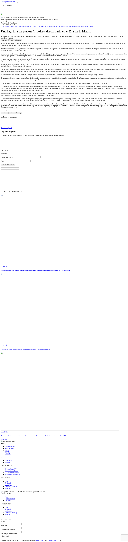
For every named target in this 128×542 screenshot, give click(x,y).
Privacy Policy (40, 540)
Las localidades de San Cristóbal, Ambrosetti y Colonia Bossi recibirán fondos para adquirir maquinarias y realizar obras (35, 270)
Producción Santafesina (12, 474)
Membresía (8, 460)
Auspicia (7, 462)
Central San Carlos (16, 26)
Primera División (74, 26)
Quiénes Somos (10, 446)
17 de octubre (5, 26)
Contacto (7, 454)
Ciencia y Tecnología (11, 486)
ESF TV (7, 452)
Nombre (4, 153)
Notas (6, 450)
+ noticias (4, 439)
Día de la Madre (41, 26)
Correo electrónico (7, 157)
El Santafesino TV (10, 469)
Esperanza (49, 26)
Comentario (5, 150)
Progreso (83, 26)
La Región (4, 266)
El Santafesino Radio (11, 471)
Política (7, 481)
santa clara (89, 26)
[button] (3, 128)
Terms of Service (53, 540)
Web (2, 161)
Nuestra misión (9, 448)
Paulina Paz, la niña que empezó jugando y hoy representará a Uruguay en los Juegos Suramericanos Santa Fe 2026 (33, 435)
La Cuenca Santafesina (12, 472)
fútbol (55, 26)
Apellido (4, 525)
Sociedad (8, 483)
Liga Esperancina (63, 26)
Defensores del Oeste (29, 26)
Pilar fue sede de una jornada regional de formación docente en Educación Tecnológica (25, 349)
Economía (8, 488)
